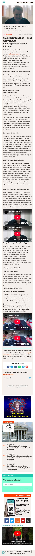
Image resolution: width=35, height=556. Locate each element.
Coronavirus (7, 34)
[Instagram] (28, 520)
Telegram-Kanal (8, 374)
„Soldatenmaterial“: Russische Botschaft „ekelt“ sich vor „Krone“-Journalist (18, 448)
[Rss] (17, 520)
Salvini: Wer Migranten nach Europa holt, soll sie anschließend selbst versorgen (19, 458)
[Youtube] (23, 520)
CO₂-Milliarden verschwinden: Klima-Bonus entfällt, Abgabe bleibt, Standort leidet (19, 468)
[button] (4, 2)
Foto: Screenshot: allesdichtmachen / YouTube (12, 30)
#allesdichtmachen (14, 54)
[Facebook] (6, 520)
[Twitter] (12, 520)
